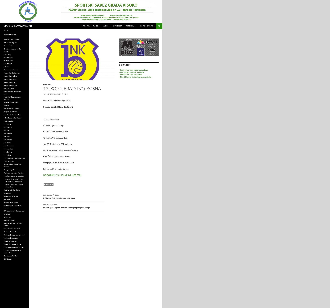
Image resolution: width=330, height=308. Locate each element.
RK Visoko (7, 199)
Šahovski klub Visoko (11, 202)
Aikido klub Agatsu (10, 43)
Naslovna (85, 26)
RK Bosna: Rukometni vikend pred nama (59, 197)
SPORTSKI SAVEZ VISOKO (18, 26)
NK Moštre (7, 143)
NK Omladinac (9, 146)
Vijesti (105, 26)
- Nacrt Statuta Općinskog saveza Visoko (135, 77)
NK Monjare (8, 139)
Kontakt (6, 105)
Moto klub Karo (9, 121)
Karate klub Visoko (10, 85)
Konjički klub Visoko (11, 102)
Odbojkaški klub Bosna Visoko (14, 158)
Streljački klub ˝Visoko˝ (12, 229)
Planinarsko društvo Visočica (13, 173)
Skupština (7, 217)
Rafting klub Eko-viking (12, 190)
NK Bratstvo (8, 127)
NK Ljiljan (7, 136)
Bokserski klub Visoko (11, 46)
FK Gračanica (8, 57)
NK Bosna (7, 124)
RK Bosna (7, 193)
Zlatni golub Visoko (10, 256)
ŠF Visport (7, 214)
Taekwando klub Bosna (12, 232)
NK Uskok (7, 155)
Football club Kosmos (11, 70)
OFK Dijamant (9, 161)
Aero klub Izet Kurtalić (11, 39)
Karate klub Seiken (10, 82)
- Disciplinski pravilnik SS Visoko (131, 72)
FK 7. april (7, 54)
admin (66, 94)
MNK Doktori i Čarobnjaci (13, 118)
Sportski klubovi (146, 26)
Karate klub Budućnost (11, 73)
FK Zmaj (7, 67)
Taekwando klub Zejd (11, 238)
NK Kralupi (7, 130)
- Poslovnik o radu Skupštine (130, 75)
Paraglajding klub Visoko (12, 170)
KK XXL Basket (9, 88)
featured (49, 184)
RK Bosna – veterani (11, 196)
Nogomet (47, 84)
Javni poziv (117, 26)
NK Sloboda (8, 152)
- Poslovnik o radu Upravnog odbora (133, 70)
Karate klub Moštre (10, 79)
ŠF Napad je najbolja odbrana (14, 211)
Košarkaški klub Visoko (11, 108)
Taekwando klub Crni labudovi (14, 235)
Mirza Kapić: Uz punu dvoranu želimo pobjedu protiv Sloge (66, 206)
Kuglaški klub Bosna (11, 112)
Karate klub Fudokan (11, 76)
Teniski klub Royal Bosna (12, 244)
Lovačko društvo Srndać (12, 115)
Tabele (95, 26)
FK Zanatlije (8, 63)
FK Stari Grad (8, 60)
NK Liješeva (8, 133)
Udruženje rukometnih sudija (13, 247)
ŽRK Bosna (7, 259)
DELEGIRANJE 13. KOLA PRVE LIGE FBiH (62, 175)
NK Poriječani (8, 149)
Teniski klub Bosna (10, 241)
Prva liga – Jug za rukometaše (14, 176)
